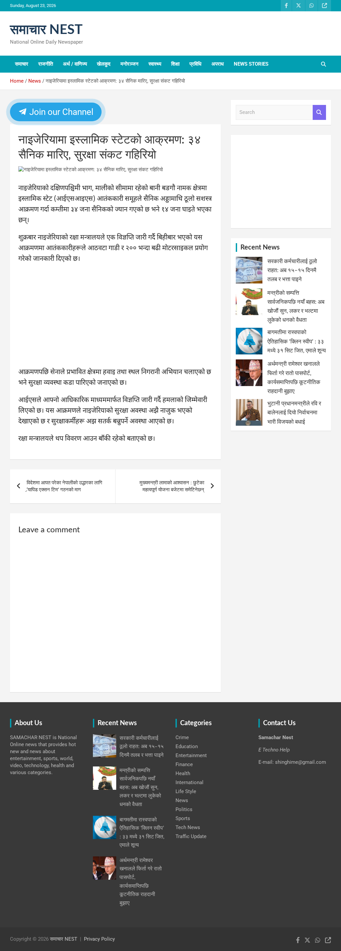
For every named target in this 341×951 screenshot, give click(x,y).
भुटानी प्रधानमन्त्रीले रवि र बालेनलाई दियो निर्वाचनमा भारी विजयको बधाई (294, 412)
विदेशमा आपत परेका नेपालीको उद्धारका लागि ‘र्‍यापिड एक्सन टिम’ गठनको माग (64, 486)
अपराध (217, 64)
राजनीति (45, 64)
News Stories (251, 64)
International (189, 782)
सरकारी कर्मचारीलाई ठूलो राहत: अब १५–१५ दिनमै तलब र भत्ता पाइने (292, 270)
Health (182, 773)
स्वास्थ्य (155, 64)
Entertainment (191, 755)
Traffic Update (190, 836)
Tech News (187, 827)
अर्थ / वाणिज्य (75, 64)
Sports (182, 818)
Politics (183, 809)
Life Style (185, 791)
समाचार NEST (46, 30)
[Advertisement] (115, 317)
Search (319, 112)
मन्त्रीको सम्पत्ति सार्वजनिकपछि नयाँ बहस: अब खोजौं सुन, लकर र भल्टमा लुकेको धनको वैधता (140, 787)
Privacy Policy (99, 939)
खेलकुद (104, 64)
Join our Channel (60, 112)
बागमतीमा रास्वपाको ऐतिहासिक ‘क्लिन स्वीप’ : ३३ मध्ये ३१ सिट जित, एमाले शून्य (296, 341)
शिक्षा (175, 64)
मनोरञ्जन (130, 64)
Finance (184, 764)
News (181, 800)
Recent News (260, 247)
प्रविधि (195, 64)
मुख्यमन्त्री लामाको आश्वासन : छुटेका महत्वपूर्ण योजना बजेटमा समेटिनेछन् (172, 486)
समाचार (21, 64)
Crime (182, 737)
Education (186, 746)
